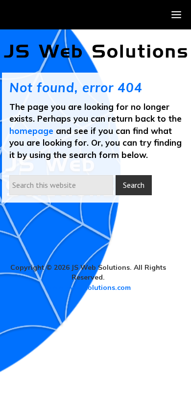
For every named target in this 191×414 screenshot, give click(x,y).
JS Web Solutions (95, 51)
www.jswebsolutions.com (88, 287)
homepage (31, 131)
